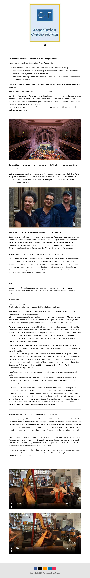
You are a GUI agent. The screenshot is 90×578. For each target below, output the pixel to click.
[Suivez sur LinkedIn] (50, 568)
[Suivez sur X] (40, 568)
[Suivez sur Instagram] (54, 568)
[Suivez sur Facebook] (36, 568)
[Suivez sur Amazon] (45, 568)
